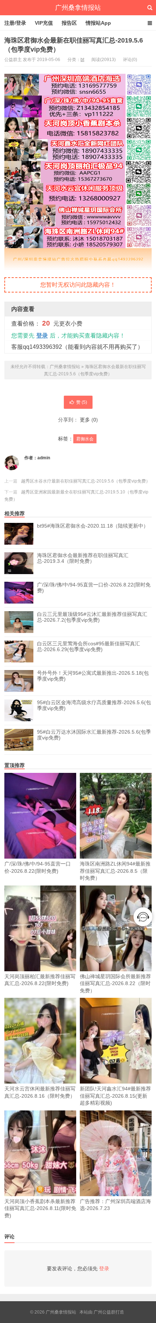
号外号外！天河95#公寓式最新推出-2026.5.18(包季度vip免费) (93, 676)
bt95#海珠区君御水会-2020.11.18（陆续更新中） (92, 526)
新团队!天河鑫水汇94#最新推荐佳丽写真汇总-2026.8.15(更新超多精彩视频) (115, 1096)
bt (82, 59)
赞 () (81, 402)
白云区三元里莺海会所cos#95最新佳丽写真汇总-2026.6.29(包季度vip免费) (88, 646)
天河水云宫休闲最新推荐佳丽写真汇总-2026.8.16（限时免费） (39, 1092)
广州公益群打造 (109, 1312)
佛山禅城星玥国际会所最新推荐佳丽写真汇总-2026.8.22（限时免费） (115, 983)
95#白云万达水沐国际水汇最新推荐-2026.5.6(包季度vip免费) (94, 735)
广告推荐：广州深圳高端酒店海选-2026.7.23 (115, 1204)
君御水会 (85, 438)
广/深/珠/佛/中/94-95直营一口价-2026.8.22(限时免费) (94, 587)
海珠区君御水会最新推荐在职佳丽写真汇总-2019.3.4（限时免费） (82, 558)
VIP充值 (44, 23)
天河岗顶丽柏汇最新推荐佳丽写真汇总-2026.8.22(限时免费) (39, 980)
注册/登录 (15, 23)
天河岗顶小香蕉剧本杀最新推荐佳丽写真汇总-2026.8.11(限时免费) (40, 1208)
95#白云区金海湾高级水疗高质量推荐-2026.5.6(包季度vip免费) (94, 705)
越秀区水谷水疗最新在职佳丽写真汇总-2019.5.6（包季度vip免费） (85, 481)
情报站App (98, 23)
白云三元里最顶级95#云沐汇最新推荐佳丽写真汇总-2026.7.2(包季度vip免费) (92, 617)
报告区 (69, 23)
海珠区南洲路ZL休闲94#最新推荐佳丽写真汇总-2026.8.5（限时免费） (115, 871)
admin (43, 457)
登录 (42, 335)
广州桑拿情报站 (78, 7)
